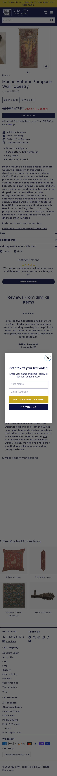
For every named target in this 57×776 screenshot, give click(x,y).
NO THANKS (28, 407)
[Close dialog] (48, 358)
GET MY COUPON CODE (28, 399)
